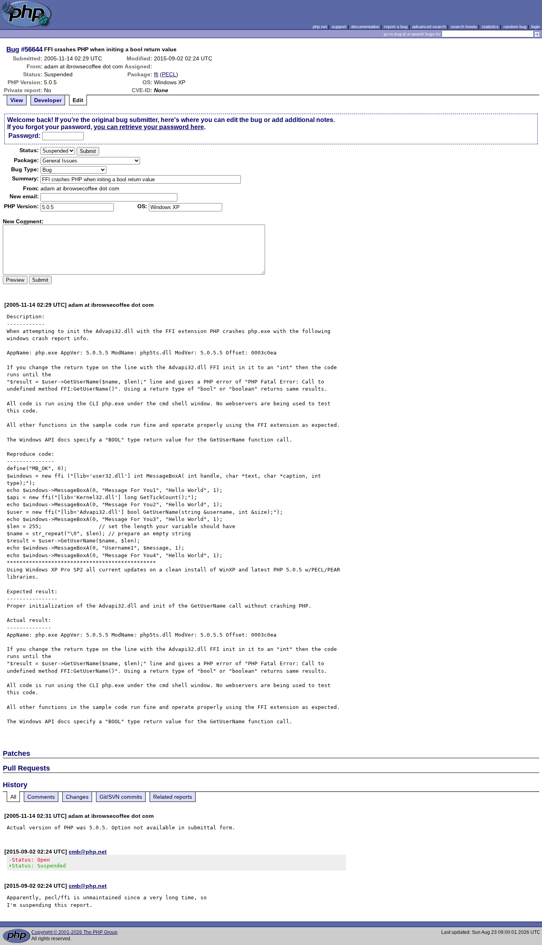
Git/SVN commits (121, 797)
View (16, 100)
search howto (464, 26)
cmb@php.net (88, 851)
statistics (490, 26)
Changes (77, 797)
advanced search (429, 26)
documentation (365, 26)
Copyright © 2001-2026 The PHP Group (74, 932)
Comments (41, 797)
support (339, 26)
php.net (320, 26)
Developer (48, 100)
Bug (12, 49)
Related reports (172, 797)
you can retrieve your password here (149, 127)
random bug (515, 26)
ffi (156, 74)
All (13, 797)
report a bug (395, 26)
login (535, 26)
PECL (169, 74)
